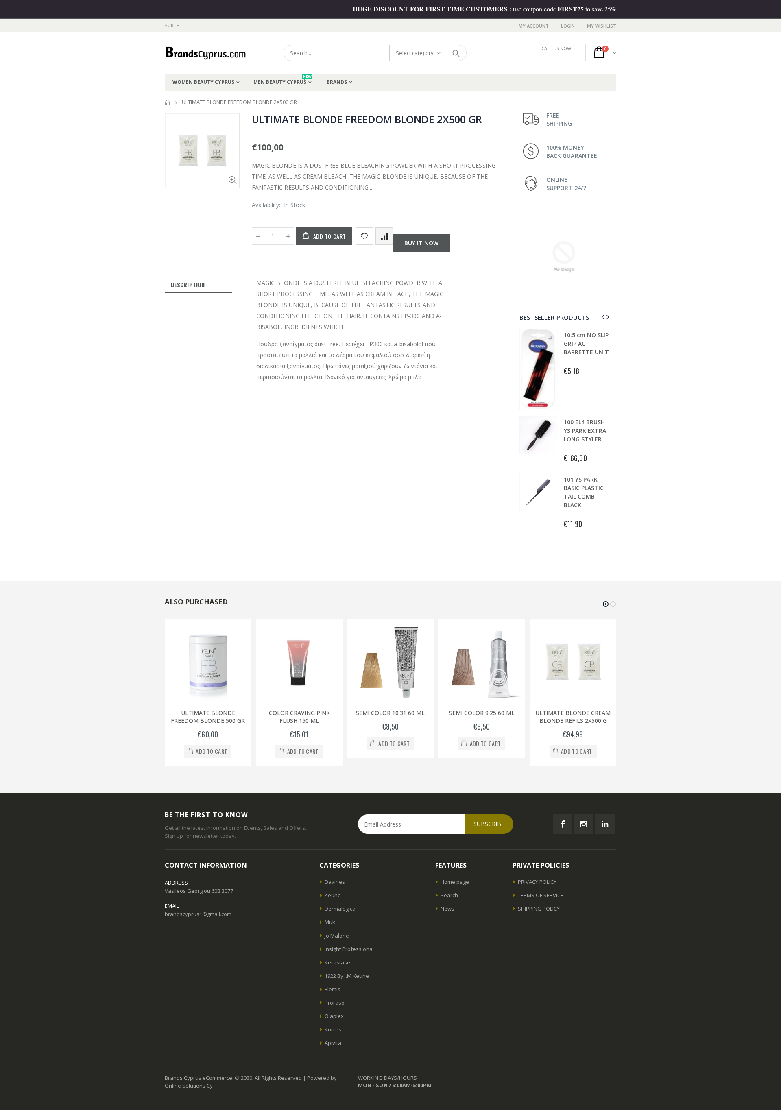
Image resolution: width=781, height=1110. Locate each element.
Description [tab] (188, 284)
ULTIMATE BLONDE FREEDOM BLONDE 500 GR (208, 716)
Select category (415, 53)
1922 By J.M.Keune (347, 975)
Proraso (335, 1002)
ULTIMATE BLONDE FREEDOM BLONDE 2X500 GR (367, 119)
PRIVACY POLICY (537, 881)
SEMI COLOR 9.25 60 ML (482, 713)
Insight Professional (349, 949)
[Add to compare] (384, 236)
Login (568, 26)
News (447, 908)
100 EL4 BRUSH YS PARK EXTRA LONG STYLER (585, 430)
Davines (335, 881)
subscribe (488, 824)
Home (168, 102)
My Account (534, 26)
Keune (333, 895)
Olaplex (334, 1016)
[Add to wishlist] (364, 236)
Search (456, 53)
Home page (455, 881)
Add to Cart (329, 236)
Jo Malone (337, 935)
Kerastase (337, 962)
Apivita (333, 1043)
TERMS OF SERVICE (540, 895)
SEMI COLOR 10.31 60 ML (390, 713)
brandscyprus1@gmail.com (198, 914)
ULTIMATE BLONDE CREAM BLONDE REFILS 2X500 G (573, 716)
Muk (330, 922)
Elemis (332, 989)
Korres (333, 1029)
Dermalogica (340, 908)
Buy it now (421, 243)
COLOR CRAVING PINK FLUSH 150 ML (299, 716)
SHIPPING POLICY (539, 908)
